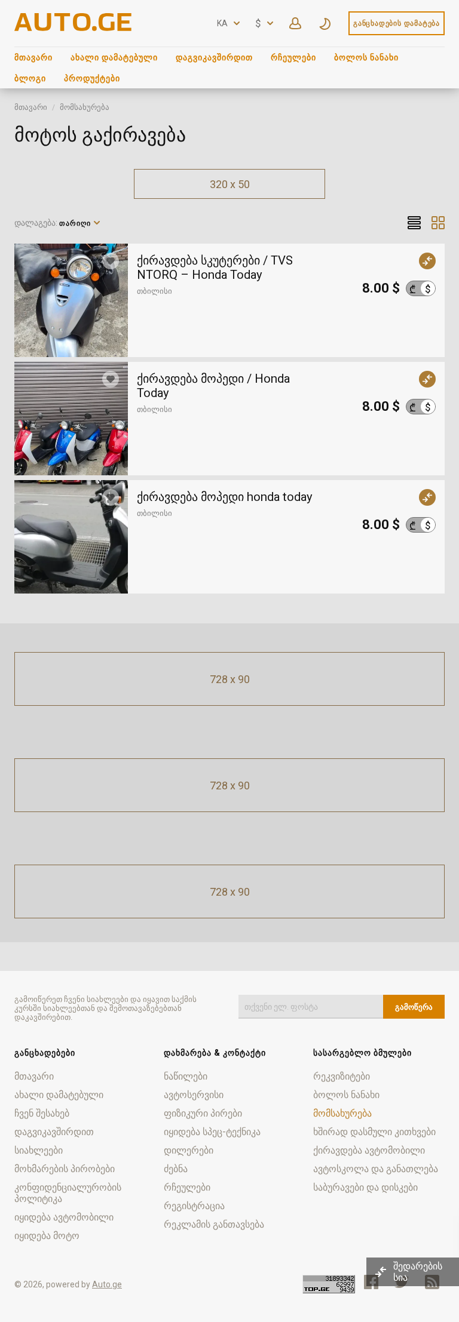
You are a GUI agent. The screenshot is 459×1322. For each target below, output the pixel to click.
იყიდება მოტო (46, 1235)
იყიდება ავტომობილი (64, 1217)
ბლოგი (30, 78)
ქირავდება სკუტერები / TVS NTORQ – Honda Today (215, 267)
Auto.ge (107, 1284)
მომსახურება (84, 107)
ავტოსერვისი (194, 1094)
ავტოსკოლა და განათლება (375, 1169)
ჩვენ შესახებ (41, 1113)
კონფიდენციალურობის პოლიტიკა (67, 1193)
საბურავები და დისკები (365, 1187)
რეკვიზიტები (341, 1076)
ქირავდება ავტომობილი (369, 1150)
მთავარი (33, 57)
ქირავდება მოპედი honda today (225, 497)
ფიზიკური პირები (203, 1113)
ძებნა (176, 1169)
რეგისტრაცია (194, 1206)
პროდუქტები (92, 78)
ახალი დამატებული (114, 57)
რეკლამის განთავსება (214, 1224)
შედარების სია (417, 1271)
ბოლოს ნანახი (366, 57)
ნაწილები (185, 1076)
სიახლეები (38, 1150)
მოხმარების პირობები (64, 1169)
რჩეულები (293, 57)
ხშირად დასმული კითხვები (374, 1131)
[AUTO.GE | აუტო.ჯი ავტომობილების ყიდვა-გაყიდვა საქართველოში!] (74, 27)
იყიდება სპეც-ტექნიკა (212, 1131)
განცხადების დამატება (396, 23)
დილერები (188, 1150)
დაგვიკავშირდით (214, 57)
